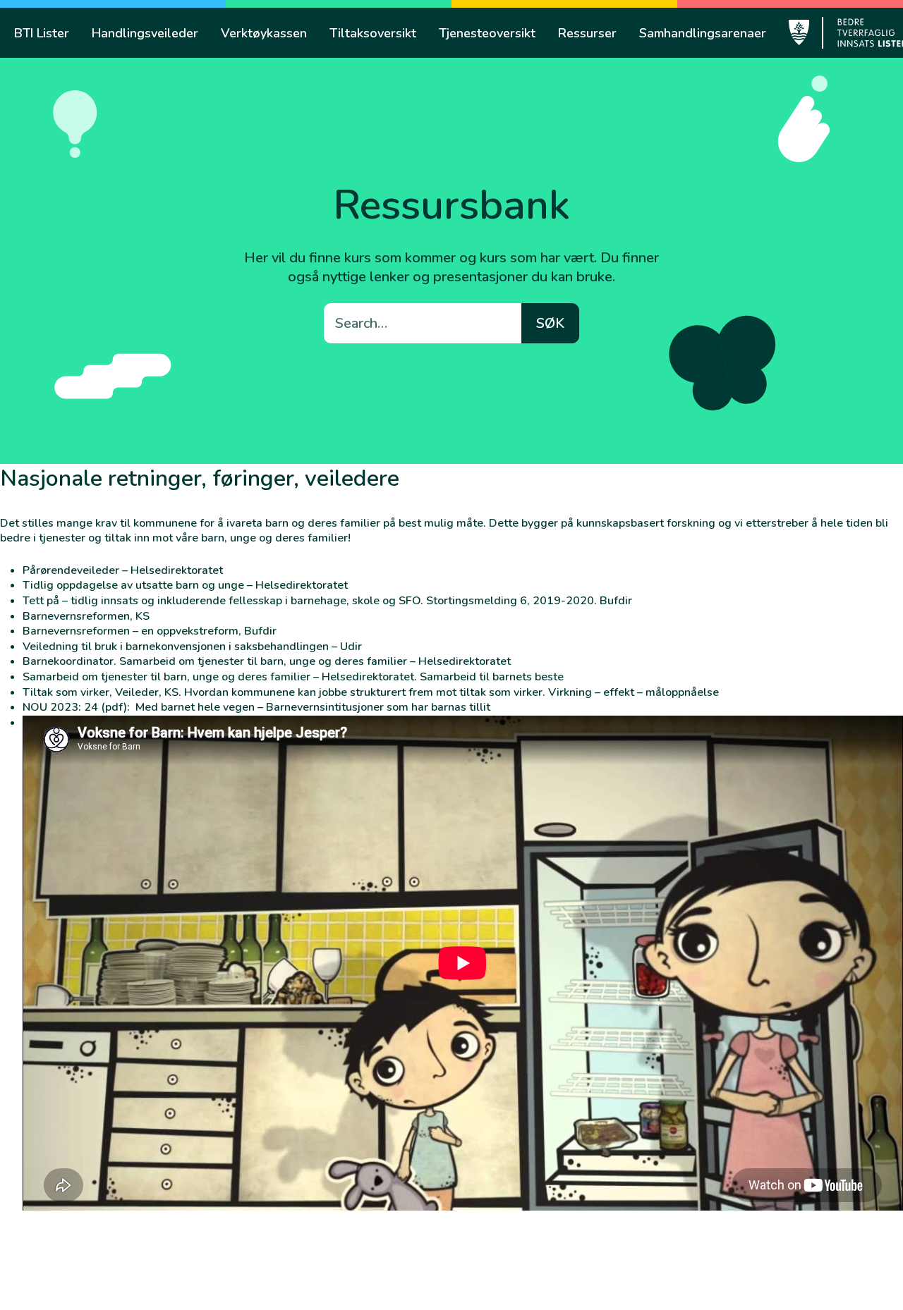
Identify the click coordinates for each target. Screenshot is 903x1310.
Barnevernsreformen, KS (86, 616)
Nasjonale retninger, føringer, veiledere (199, 478)
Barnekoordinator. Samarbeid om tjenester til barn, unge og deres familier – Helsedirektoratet (267, 661)
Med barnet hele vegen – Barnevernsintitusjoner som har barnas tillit (312, 707)
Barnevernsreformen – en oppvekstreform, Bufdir (150, 631)
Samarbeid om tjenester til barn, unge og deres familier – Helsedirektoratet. (220, 677)
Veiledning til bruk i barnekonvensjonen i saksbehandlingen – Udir (192, 646)
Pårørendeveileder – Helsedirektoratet (123, 570)
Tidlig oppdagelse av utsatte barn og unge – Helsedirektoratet (185, 585)
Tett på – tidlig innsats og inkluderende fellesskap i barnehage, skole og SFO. (223, 600)
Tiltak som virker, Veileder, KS (100, 692)
